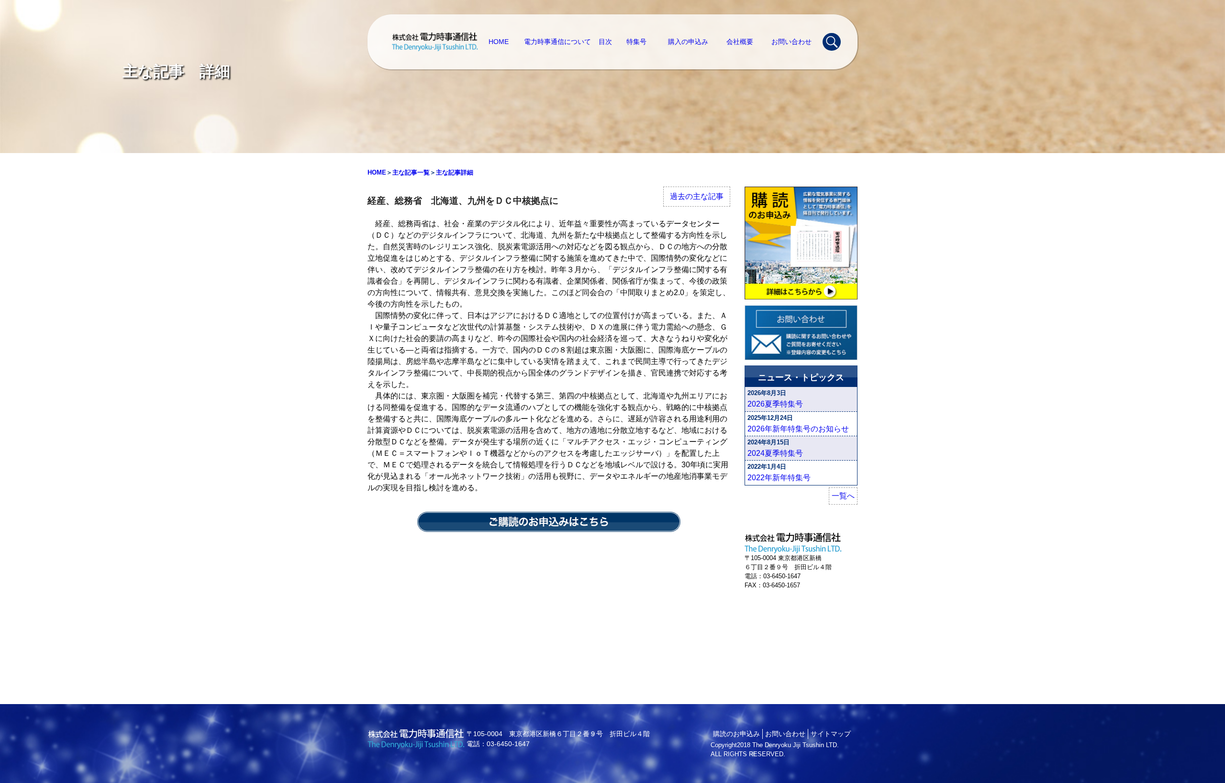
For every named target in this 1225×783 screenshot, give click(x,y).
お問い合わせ (791, 41)
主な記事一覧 (411, 172)
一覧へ (843, 496)
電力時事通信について (557, 41)
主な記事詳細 (454, 172)
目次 (605, 41)
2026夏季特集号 (775, 404)
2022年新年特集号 (779, 478)
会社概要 (739, 41)
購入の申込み (688, 41)
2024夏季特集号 (775, 453)
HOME (499, 41)
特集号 (636, 41)
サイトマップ (831, 734)
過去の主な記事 (697, 196)
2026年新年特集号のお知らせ (798, 429)
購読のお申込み (736, 734)
